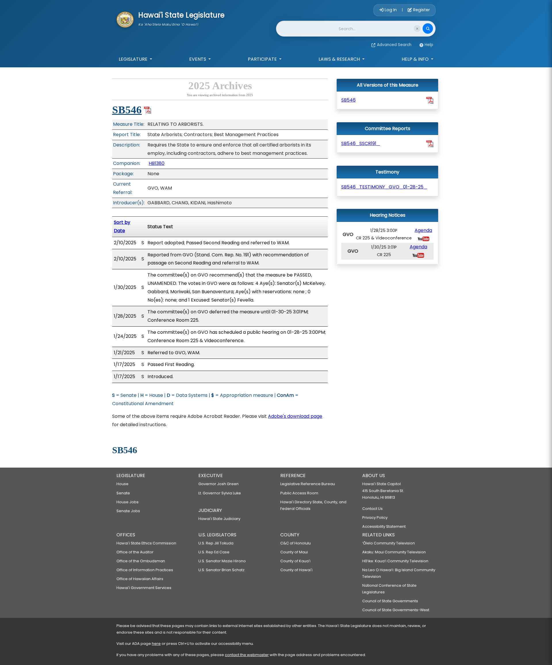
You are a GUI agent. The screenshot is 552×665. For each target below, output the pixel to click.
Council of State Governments (390, 601)
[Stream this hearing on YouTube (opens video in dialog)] (423, 238)
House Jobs (127, 502)
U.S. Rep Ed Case (213, 552)
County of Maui (294, 552)
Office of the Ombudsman (140, 561)
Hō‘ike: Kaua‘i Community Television (395, 561)
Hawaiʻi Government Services (143, 587)
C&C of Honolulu (295, 543)
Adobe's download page (295, 416)
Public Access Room (299, 493)
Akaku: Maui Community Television (394, 552)
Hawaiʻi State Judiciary (219, 518)
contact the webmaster (247, 654)
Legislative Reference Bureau (307, 483)
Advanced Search (394, 44)
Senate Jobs (128, 510)
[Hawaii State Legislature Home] (125, 19)
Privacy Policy (375, 517)
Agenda (423, 230)
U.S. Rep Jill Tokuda (215, 543)
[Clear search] (417, 28)
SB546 (127, 110)
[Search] (428, 28)
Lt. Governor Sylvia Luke (219, 493)
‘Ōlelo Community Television (388, 543)
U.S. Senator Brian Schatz (221, 569)
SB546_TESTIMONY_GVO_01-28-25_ (384, 187)
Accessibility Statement (384, 526)
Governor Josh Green (218, 483)
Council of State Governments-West (395, 609)
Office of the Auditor (135, 552)
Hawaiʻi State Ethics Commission (146, 543)
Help (429, 44)
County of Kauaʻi (295, 561)
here (156, 643)
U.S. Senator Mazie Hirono (222, 561)
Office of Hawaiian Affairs (139, 578)
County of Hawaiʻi (296, 569)
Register (421, 10)
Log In (391, 10)
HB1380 (156, 163)
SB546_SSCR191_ (360, 143)
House (122, 483)
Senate (123, 493)
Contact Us (372, 508)
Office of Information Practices (144, 569)
